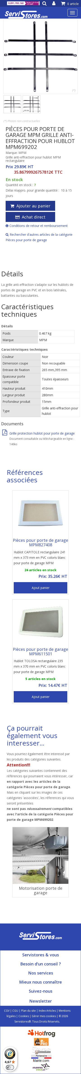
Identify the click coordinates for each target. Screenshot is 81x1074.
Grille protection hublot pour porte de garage (42, 433)
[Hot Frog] (42, 1033)
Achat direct (33, 217)
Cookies (23, 1016)
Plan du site (28, 1011)
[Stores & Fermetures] (41, 1050)
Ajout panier (41, 588)
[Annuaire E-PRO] (41, 1041)
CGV (6, 1011)
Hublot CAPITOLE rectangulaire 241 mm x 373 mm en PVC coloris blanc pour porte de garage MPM (39, 557)
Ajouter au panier (33, 206)
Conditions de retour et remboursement (38, 226)
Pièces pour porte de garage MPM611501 (40, 651)
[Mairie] (41, 1058)
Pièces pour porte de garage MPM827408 (40, 542)
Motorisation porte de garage (40, 890)
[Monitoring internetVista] (41, 1066)
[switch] (10, 1067)
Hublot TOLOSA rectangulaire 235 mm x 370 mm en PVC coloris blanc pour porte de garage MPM (39, 666)
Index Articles (47, 1011)
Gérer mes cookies (44, 1016)
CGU (15, 1011)
